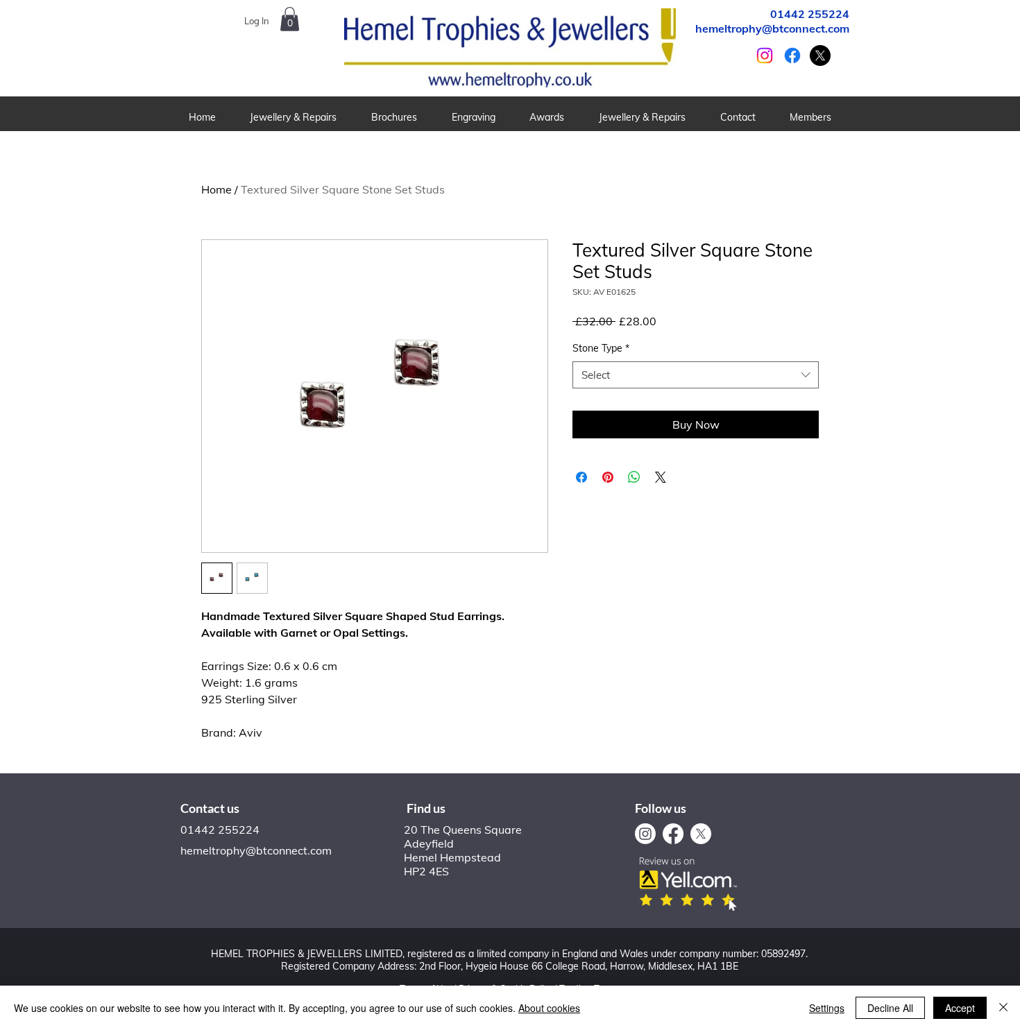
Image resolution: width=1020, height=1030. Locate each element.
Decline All (890, 1008)
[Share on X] (660, 477)
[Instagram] (764, 55)
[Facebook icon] (673, 833)
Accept (960, 1008)
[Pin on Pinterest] (608, 477)
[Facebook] (792, 55)
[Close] (1003, 1008)
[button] (394, 117)
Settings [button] (826, 1008)
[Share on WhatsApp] (634, 477)
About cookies (549, 1008)
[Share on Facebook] (581, 477)
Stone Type (600, 348)
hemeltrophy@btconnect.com (772, 28)
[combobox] (695, 374)
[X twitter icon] (820, 55)
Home (216, 189)
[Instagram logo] (645, 833)
